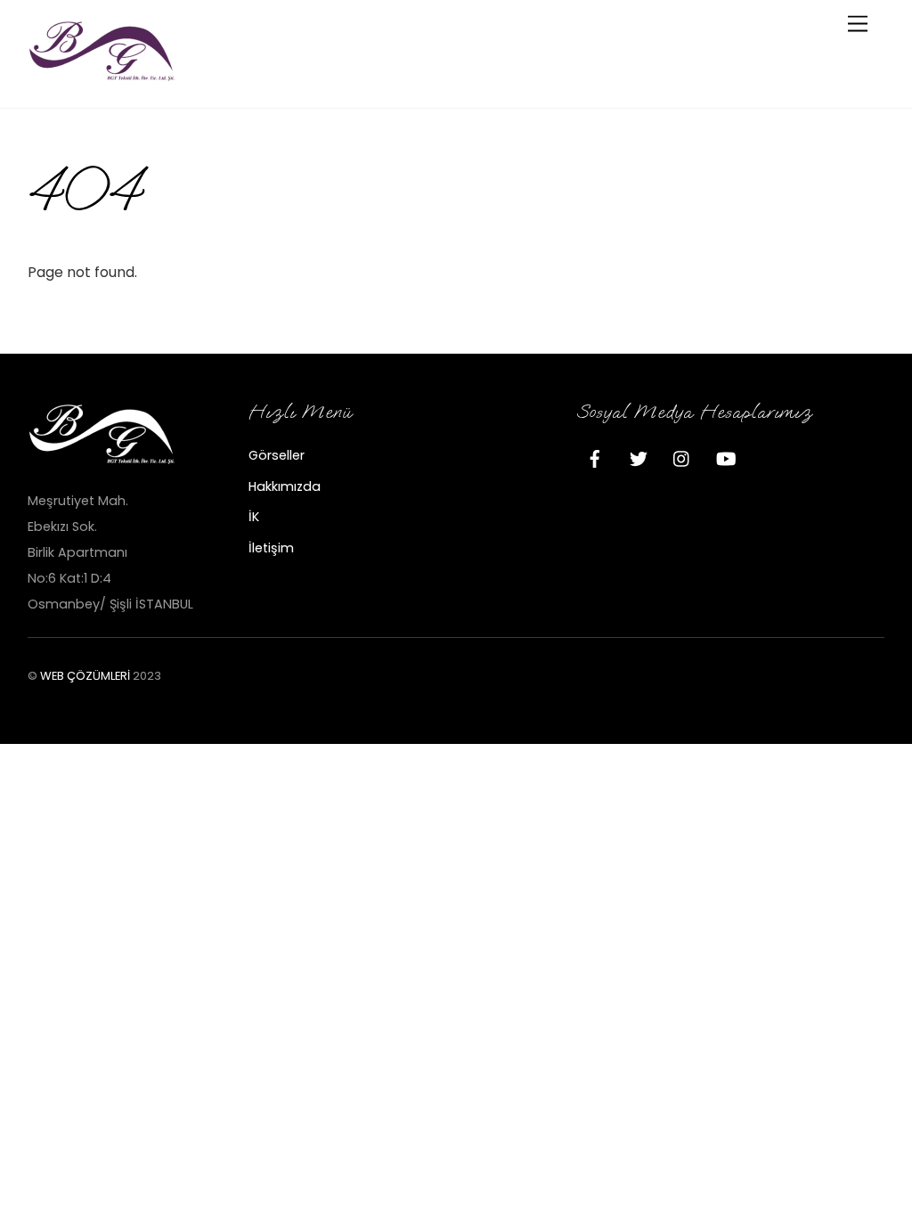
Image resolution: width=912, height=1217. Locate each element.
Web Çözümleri (85, 675)
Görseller (276, 455)
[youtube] (726, 457)
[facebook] (595, 457)
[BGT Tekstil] (103, 75)
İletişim (271, 548)
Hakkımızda (284, 486)
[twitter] (638, 457)
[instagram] (682, 457)
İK (253, 517)
